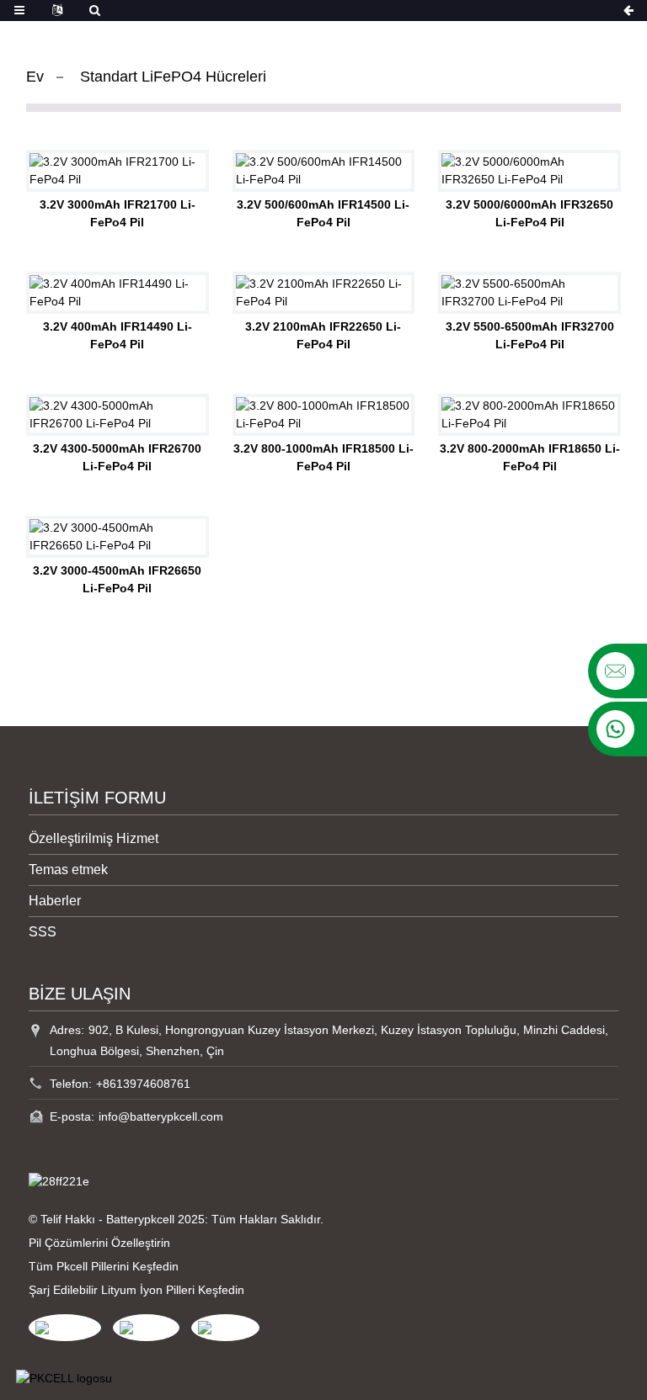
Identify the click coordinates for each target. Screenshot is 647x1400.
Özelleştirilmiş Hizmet (93, 838)
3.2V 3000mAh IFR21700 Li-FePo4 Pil (117, 213)
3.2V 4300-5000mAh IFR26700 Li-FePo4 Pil (117, 457)
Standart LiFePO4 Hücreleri (173, 76)
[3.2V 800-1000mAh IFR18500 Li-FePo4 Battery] (324, 414)
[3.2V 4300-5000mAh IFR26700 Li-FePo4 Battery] (117, 414)
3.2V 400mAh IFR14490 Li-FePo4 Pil (117, 335)
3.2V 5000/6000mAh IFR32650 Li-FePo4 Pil (529, 213)
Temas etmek (68, 869)
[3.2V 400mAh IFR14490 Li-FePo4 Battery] (117, 292)
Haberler (55, 901)
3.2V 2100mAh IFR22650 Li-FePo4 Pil (323, 335)
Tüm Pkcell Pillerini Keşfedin (104, 1266)
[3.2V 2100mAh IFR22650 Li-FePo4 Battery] (324, 292)
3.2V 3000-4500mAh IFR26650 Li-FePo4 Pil (117, 579)
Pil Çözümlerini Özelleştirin (99, 1242)
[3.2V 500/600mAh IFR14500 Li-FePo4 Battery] (324, 170)
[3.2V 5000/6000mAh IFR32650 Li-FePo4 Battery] (529, 170)
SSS (42, 932)
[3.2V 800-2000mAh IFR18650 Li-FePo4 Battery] (529, 414)
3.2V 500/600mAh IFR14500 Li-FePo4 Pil (323, 213)
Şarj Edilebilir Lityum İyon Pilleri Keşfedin (136, 1290)
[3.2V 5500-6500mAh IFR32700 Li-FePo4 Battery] (529, 292)
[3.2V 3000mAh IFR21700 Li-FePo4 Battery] (117, 170)
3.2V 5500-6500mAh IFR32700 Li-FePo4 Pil (530, 335)
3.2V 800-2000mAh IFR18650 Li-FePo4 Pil (530, 457)
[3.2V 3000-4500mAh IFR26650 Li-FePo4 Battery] (117, 536)
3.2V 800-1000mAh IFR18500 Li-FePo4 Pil (323, 457)
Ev (35, 76)
